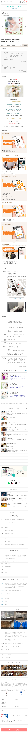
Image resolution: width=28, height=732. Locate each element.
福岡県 (6, 544)
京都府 (9, 522)
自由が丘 (12, 556)
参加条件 (2, 45)
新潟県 (6, 533)
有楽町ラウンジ (23, 632)
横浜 (6, 561)
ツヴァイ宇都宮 (8, 654)
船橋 (9, 563)
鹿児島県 (20, 544)
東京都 (6, 519)
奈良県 (17, 522)
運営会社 (2, 699)
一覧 (26, 508)
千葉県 (12, 519)
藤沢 (18, 561)
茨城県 (18, 519)
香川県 (6, 541)
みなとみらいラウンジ (14, 643)
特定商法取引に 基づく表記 (3, 703)
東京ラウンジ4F (17, 632)
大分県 (14, 544)
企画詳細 (8, 45)
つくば (6, 569)
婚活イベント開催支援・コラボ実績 (7, 454)
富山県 (6, 536)
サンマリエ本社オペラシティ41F (11, 636)
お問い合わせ (17, 706)
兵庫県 (12, 522)
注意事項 (25, 45)
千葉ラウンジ (7, 646)
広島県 (9, 538)
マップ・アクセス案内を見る (16, 298)
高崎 (6, 575)
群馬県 (23, 519)
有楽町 (8, 583)
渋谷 (9, 556)
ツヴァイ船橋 (16, 646)
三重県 (14, 524)
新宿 (6, 583)
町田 (25, 555)
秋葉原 (15, 555)
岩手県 (6, 530)
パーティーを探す (15, 729)
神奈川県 (9, 519)
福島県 (12, 530)
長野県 (12, 533)
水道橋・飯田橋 (8, 558)
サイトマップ (3, 710)
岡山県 (6, 538)
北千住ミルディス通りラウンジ (17, 635)
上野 (13, 555)
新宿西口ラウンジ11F (9, 630)
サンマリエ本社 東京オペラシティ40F (11, 640)
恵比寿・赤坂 (22, 583)
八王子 (18, 556)
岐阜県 (12, 524)
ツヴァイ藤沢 (20, 643)
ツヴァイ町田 (24, 636)
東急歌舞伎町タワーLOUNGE (10, 639)
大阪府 (6, 522)
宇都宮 (6, 572)
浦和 (10, 566)
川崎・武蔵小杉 (15, 561)
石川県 (9, 536)
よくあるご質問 (3, 706)
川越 (8, 566)
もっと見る (25, 370)
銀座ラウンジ (15, 630)
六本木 (26, 583)
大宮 (6, 566)
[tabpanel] (14, 26)
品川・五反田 (9, 555)
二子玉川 (6, 556)
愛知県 (6, 524)
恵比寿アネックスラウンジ (17, 633)
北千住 (18, 555)
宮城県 (9, 530)
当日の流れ (14, 45)
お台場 (15, 556)
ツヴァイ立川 (19, 636)
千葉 (6, 563)
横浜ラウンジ (7, 643)
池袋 (6, 555)
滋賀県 (14, 522)
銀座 (10, 583)
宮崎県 (17, 544)
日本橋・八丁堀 (22, 556)
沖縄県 (23, 544)
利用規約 (16, 699)
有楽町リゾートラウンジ (9, 632)
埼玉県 (15, 519)
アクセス (19, 45)
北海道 (6, 527)
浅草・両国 (13, 558)
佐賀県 (9, 544)
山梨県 (9, 533)
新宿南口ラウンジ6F (8, 633)
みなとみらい (9, 561)
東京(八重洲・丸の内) (15, 583)
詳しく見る (14, 8)
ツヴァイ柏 (12, 646)
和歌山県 (20, 522)
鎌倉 (20, 561)
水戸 (8, 569)
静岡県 (9, 524)
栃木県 (20, 519)
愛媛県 (9, 541)
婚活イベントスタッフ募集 (6, 460)
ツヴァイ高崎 (7, 657)
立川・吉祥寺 (21, 555)
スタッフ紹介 (3, 457)
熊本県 (12, 544)
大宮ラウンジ (7, 649)
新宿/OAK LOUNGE (8, 635)
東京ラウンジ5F (21, 630)
